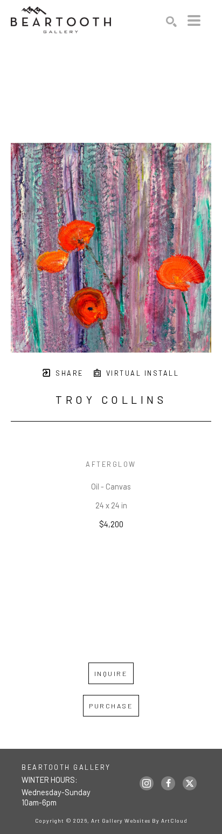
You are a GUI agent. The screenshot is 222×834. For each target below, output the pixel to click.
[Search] (171, 21)
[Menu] (194, 20)
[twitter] (190, 783)
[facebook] (168, 783)
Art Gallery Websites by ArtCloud (139, 820)
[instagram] (147, 783)
